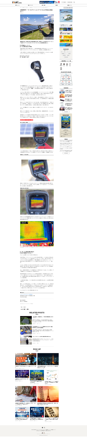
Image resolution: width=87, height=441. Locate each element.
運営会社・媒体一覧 (48, 430)
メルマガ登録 (64, 2)
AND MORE (66, 111)
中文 (68, 7)
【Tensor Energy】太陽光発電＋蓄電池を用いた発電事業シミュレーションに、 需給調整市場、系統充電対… (66, 151)
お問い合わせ (38, 430)
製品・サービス (30, 5)
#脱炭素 (69, 53)
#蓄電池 (68, 55)
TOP (20, 7)
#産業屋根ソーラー (64, 53)
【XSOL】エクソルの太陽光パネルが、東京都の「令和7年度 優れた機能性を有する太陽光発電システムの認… (66, 143)
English (65, 7)
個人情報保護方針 (43, 430)
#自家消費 (64, 55)
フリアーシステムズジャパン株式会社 (26, 294)
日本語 (71, 7)
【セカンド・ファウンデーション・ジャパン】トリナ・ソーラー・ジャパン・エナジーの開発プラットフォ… (66, 146)
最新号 (66, 132)
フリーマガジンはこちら (42, 429)
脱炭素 (57, 5)
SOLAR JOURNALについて (34, 429)
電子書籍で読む (66, 134)
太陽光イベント (69, 5)
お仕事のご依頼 (70, 2)
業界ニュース (17, 5)
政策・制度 (43, 5)
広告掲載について (53, 429)
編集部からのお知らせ (25, 7)
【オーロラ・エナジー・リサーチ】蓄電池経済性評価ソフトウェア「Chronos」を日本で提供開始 (66, 141)
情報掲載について (48, 429)
